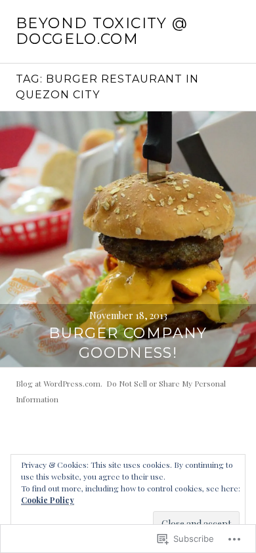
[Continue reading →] (128, 239)
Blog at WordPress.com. (59, 383)
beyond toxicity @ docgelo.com (102, 31)
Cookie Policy (47, 500)
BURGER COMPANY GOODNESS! (128, 343)
